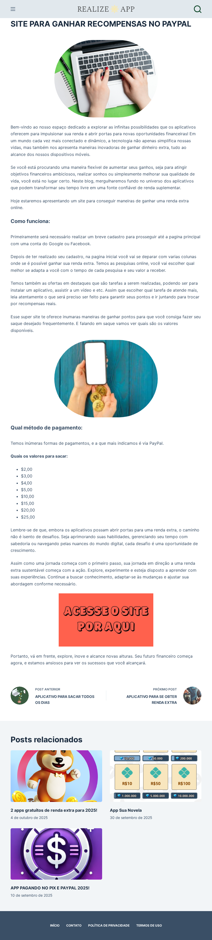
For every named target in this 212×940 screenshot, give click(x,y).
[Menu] (13, 9)
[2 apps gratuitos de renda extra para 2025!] (56, 776)
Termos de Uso (149, 925)
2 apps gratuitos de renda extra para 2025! (54, 810)
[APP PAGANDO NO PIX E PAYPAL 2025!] (56, 854)
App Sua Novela (126, 810)
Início (54, 925)
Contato (73, 925)
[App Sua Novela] (155, 776)
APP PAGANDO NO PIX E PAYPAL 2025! (50, 887)
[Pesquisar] (197, 9)
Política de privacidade (109, 925)
